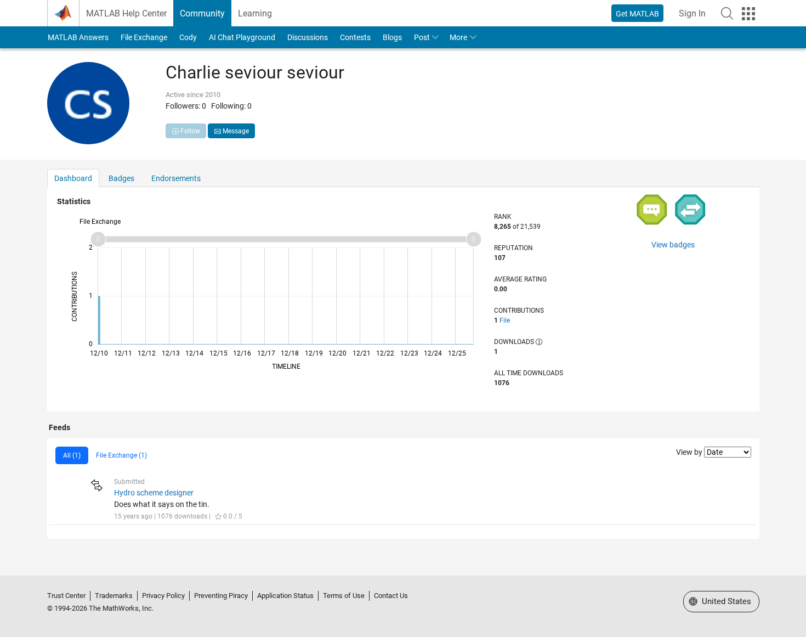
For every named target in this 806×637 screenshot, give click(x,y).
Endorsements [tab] (176, 178)
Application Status (285, 595)
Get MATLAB (637, 13)
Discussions (307, 37)
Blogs (392, 37)
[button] (727, 13)
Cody (188, 37)
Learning (255, 13)
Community (202, 13)
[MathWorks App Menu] (748, 13)
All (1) (72, 455)
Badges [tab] (121, 178)
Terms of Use (344, 595)
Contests (355, 37)
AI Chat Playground (242, 37)
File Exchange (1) (121, 455)
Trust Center (66, 595)
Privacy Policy (163, 595)
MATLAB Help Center (126, 13)
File (505, 320)
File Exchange (144, 37)
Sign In (692, 13)
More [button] (458, 37)
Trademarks (114, 595)
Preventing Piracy (221, 595)
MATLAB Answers (78, 37)
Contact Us (391, 595)
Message (235, 131)
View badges (673, 244)
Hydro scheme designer (154, 492)
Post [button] (422, 37)
